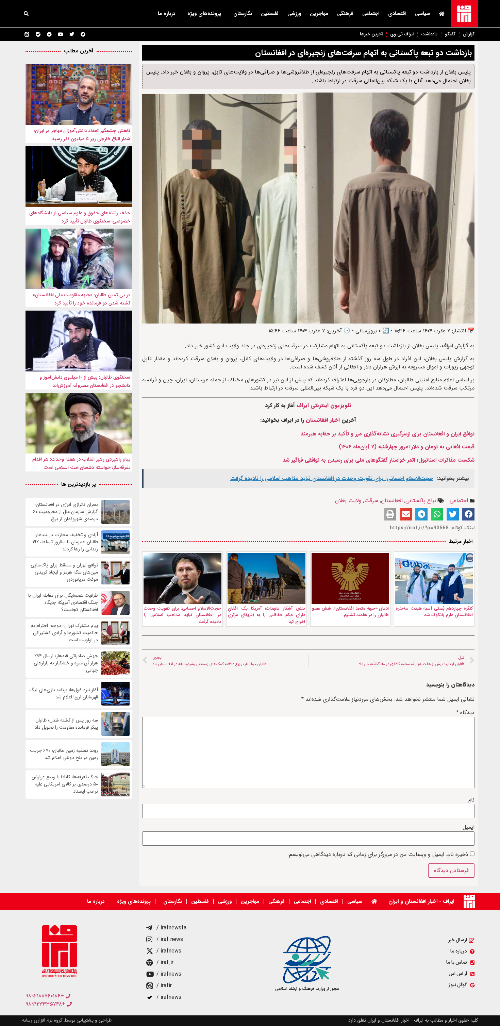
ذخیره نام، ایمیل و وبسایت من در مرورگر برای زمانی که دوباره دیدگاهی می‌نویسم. (377, 854)
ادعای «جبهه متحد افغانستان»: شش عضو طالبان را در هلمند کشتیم (350, 612)
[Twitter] (72, 34)
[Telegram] (49, 34)
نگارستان (242, 14)
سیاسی (422, 14)
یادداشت (429, 34)
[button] (26, 13)
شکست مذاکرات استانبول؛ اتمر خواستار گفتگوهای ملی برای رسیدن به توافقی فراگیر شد (378, 460)
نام (471, 800)
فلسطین (270, 14)
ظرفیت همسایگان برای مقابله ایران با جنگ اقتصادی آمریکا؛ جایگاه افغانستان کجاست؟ (63, 602)
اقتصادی (397, 14)
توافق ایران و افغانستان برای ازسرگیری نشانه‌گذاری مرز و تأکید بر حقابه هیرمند (387, 434)
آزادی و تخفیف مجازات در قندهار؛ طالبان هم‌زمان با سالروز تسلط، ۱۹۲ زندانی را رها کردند (65, 542)
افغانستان (392, 500)
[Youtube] (60, 34)
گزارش (468, 34)
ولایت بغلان (348, 500)
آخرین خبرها (371, 34)
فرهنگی (345, 14)
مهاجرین (319, 14)
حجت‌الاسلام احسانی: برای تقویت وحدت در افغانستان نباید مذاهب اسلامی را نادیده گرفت (182, 615)
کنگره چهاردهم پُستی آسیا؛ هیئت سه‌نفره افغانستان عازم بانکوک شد (434, 612)
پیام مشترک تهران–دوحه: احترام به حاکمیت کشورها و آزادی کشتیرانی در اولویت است (64, 633)
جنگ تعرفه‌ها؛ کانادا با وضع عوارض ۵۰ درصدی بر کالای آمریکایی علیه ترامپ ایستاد (65, 784)
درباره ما (166, 14)
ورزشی (294, 14)
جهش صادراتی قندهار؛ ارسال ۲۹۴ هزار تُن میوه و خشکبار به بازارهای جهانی (66, 663)
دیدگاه (465, 712)
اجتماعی (370, 14)
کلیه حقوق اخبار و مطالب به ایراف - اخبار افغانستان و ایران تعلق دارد (413, 1020)
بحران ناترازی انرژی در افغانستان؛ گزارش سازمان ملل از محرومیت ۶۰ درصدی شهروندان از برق (65, 512)
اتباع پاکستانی (421, 500)
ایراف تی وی (402, 34)
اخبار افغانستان (323, 420)
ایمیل (468, 827)
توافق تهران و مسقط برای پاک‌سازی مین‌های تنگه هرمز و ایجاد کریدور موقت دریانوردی (64, 572)
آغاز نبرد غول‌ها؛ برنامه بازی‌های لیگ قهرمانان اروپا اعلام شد (64, 693)
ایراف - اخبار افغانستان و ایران (421, 901)
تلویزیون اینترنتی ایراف (324, 405)
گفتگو (450, 34)
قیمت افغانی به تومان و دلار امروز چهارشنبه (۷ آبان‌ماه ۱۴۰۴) (406, 447)
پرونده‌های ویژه (204, 14)
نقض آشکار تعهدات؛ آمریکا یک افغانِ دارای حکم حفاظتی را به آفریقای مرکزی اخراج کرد (266, 615)
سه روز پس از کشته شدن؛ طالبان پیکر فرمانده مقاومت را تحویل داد (66, 724)
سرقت (371, 500)
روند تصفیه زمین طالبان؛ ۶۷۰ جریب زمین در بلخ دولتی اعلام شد (64, 754)
